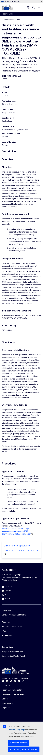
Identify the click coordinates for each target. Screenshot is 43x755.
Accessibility (7, 635)
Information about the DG (12, 626)
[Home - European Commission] (7, 7)
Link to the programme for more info (21, 550)
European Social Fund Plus (12, 651)
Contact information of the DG (14, 615)
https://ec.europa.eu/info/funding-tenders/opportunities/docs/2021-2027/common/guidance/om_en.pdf (16, 531)
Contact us (6, 685)
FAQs (4, 631)
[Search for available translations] (32, 534)
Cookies (5, 699)
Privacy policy (7, 703)
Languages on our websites (13, 694)
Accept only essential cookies (23, 749)
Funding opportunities (12, 19)
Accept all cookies (18, 743)
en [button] (28, 7)
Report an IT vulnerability (12, 690)
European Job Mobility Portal (13, 656)
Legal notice (6, 708)
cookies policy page (17, 730)
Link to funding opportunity (17, 545)
